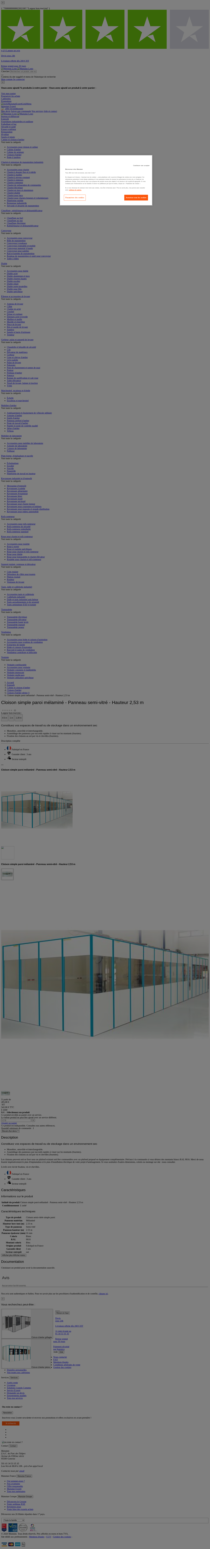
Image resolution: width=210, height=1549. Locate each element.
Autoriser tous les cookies (136, 198)
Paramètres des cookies (74, 198)
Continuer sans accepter (141, 165)
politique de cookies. (75, 190)
